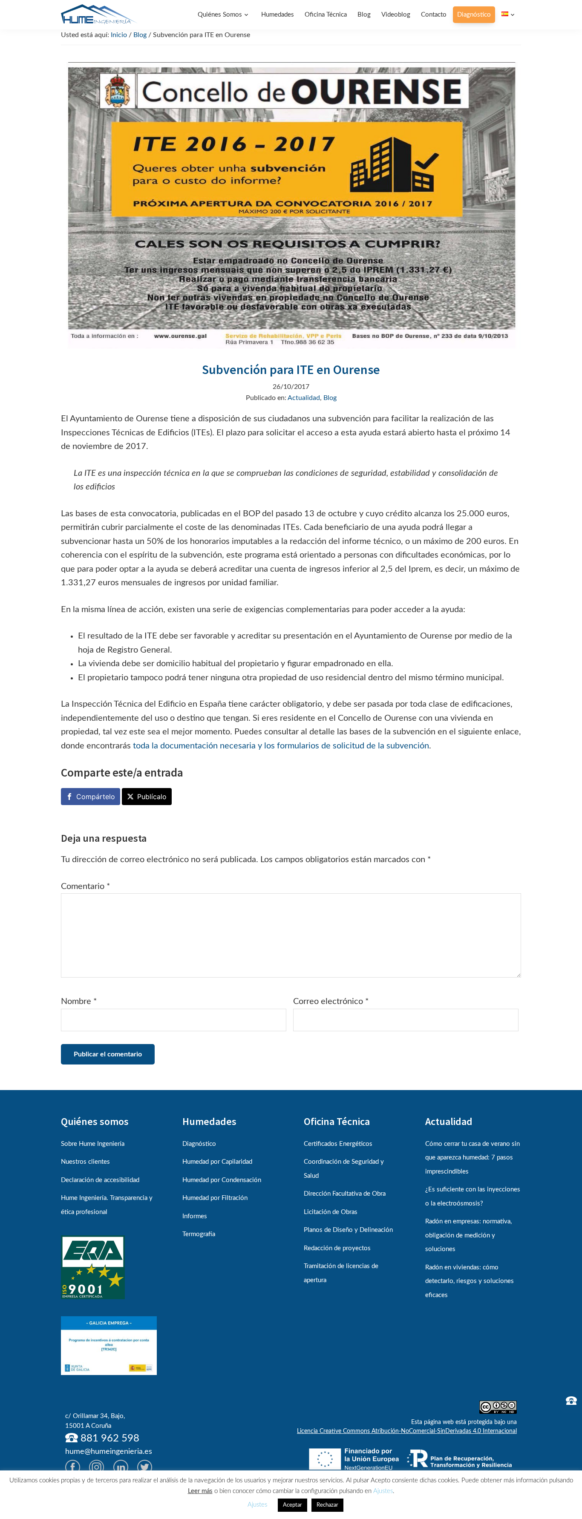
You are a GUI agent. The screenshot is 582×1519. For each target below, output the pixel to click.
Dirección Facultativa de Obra (345, 1194)
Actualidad (304, 397)
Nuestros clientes (85, 1162)
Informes (194, 1216)
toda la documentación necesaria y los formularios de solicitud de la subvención (281, 746)
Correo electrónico (331, 1001)
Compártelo (95, 796)
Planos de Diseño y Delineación (348, 1230)
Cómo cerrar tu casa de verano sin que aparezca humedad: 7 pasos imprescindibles (472, 1158)
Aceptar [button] (292, 1505)
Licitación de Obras (330, 1212)
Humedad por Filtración (215, 1198)
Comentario (85, 886)
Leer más (200, 1491)
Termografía (198, 1234)
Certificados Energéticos (338, 1144)
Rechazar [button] (327, 1505)
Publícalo (152, 796)
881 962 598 (108, 1438)
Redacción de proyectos (337, 1248)
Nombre (79, 1001)
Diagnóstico (199, 1144)
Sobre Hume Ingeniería (92, 1144)
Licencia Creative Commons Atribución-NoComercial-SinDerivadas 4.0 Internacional (407, 1431)
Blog (330, 397)
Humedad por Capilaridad (217, 1162)
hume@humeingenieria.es (108, 1452)
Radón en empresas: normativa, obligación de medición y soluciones (468, 1235)
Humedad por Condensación (221, 1180)
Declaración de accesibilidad (100, 1180)
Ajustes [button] (383, 1491)
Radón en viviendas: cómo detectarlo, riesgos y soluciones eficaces (469, 1281)
